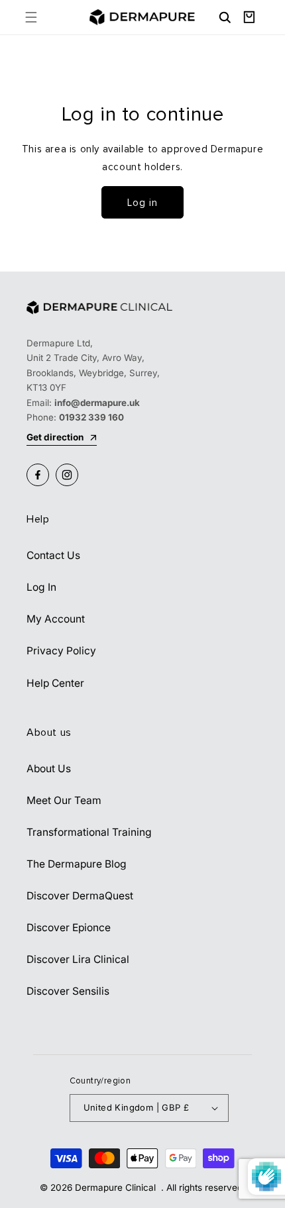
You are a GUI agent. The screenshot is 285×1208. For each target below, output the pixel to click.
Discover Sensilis (68, 991)
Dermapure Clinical (116, 1187)
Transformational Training (89, 832)
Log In (41, 587)
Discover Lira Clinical (78, 959)
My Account (56, 619)
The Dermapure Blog (77, 864)
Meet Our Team (64, 800)
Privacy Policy (61, 650)
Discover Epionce (69, 927)
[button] (31, 17)
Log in (142, 203)
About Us (49, 768)
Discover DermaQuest (80, 895)
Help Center (55, 683)
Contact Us (53, 555)
